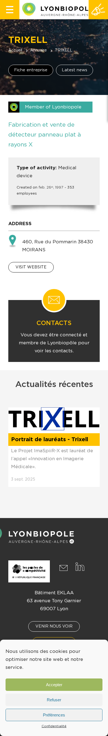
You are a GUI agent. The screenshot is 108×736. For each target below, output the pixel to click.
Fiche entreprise (30, 70)
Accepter (54, 684)
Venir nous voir (54, 626)
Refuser (54, 699)
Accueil (15, 50)
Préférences (54, 715)
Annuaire (38, 50)
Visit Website (31, 267)
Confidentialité (54, 726)
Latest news (74, 70)
